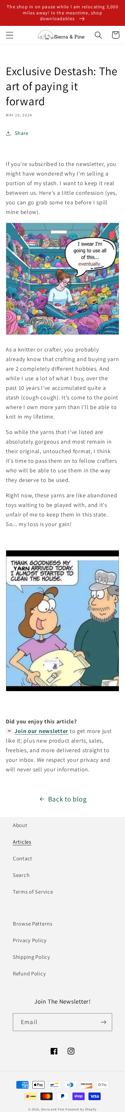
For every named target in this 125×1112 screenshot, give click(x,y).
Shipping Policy (31, 956)
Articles (22, 841)
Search (21, 875)
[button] (9, 35)
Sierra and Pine (53, 1109)
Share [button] (22, 133)
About (20, 825)
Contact (22, 858)
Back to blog (67, 798)
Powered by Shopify (81, 1109)
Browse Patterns (33, 923)
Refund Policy (29, 973)
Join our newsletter (41, 731)
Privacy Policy (30, 940)
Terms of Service (33, 891)
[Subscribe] (103, 1022)
